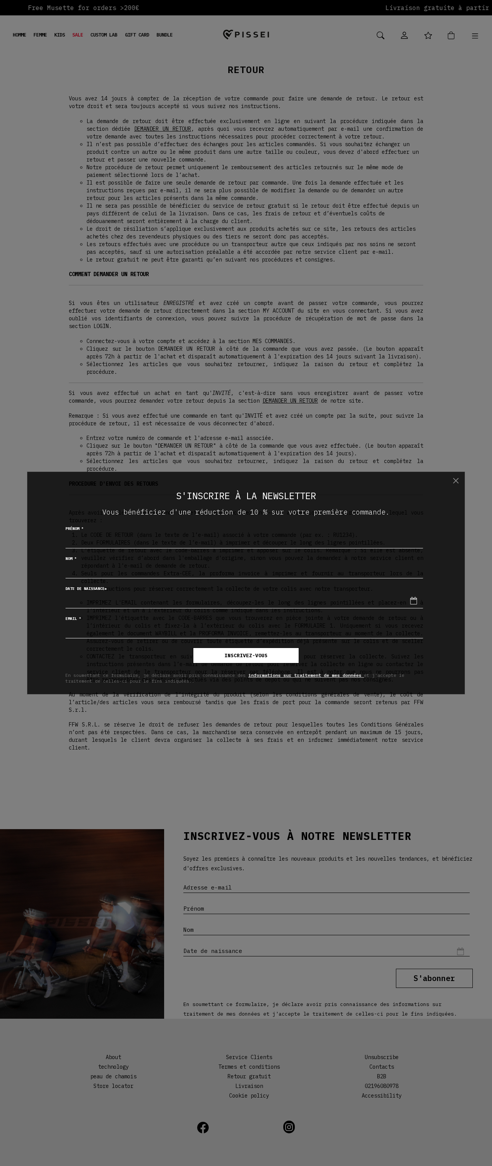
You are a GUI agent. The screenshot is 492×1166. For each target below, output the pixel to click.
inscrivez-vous (246, 655)
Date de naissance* (86, 588)
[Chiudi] (456, 480)
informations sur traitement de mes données (306, 675)
